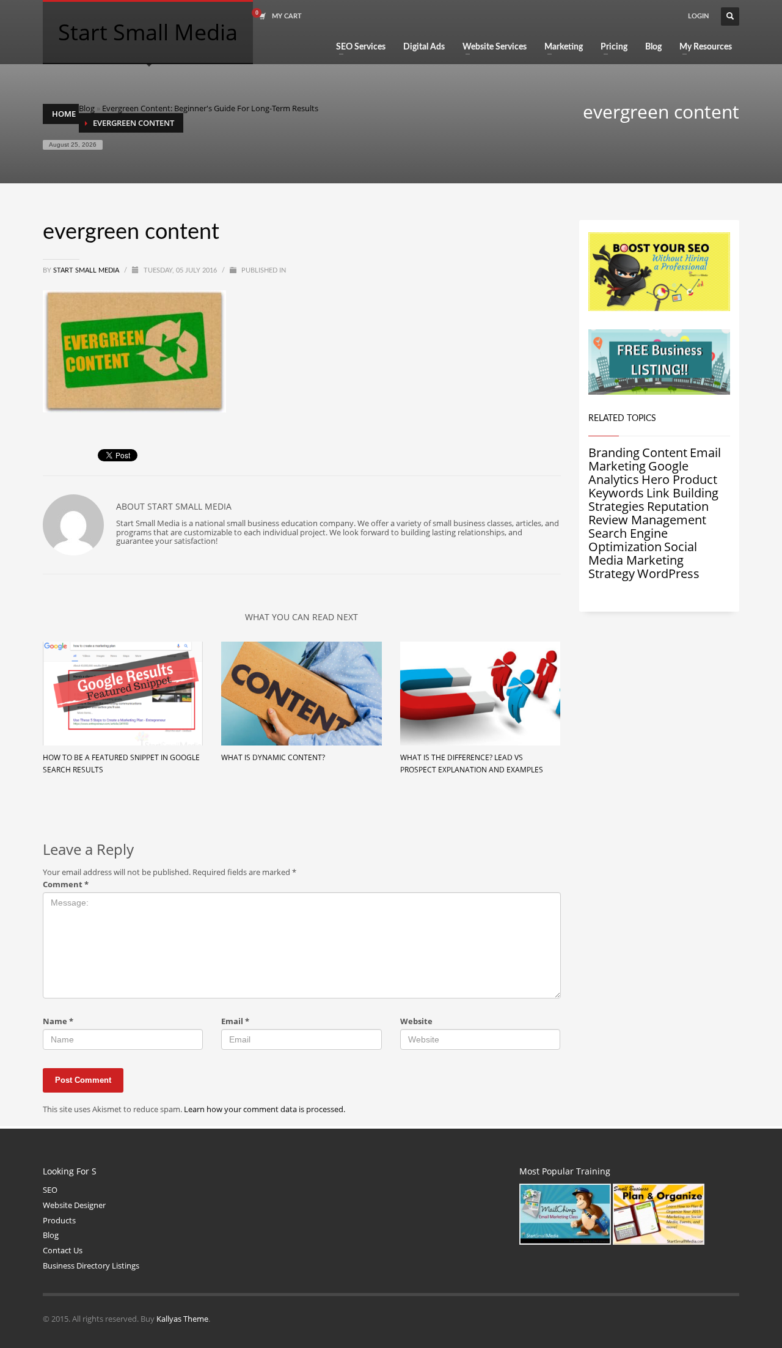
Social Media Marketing (642, 553)
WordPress (668, 573)
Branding (614, 452)
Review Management (647, 519)
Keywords (616, 493)
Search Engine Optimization (628, 540)
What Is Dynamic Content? (273, 757)
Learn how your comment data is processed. (264, 1109)
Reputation (678, 506)
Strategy (611, 573)
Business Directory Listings (91, 1265)
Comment (66, 884)
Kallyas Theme (182, 1318)
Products (59, 1220)
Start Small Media (87, 270)
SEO (50, 1189)
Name (58, 1021)
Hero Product (679, 479)
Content (664, 452)
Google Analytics (638, 473)
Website (416, 1021)
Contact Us (62, 1250)
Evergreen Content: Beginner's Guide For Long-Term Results (210, 108)
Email (235, 1021)
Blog (87, 108)
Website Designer (74, 1205)
